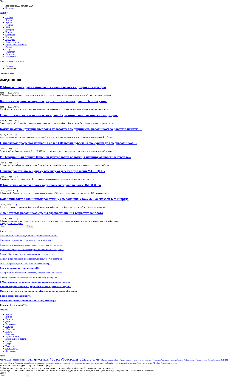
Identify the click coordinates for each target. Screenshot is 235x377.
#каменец (180, 360)
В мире (8, 20)
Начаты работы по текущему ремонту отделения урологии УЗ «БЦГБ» (52, 171)
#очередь (65, 363)
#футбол (156, 363)
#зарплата (165, 360)
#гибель (100, 359)
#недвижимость (41, 363)
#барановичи (19, 359)
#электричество (171, 363)
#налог (31, 363)
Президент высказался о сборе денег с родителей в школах (27, 240)
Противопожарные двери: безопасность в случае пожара (28, 300)
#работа (107, 363)
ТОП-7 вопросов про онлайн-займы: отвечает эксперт (25, 263)
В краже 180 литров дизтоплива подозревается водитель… (27, 254)
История (9, 32)
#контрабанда (195, 360)
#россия (114, 363)
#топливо (149, 363)
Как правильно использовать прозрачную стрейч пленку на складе (31, 273)
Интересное (10, 30)
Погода (8, 37)
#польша (85, 362)
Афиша (8, 22)
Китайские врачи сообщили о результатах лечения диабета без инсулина (53, 101)
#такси (143, 363)
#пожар (78, 363)
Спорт (8, 49)
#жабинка (148, 360)
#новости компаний (54, 363)
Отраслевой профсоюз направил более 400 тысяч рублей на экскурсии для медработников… (68, 143)
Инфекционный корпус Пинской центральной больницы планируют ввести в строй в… (65, 157)
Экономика (10, 57)
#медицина (216, 360)
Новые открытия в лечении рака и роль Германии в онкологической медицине (59, 115)
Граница (9, 25)
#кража (204, 360)
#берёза (46, 360)
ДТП (7, 27)
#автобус (9, 360)
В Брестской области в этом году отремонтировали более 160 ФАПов (50, 185)
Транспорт (10, 52)
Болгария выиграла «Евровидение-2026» (20, 268)
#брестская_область (76, 359)
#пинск (71, 363)
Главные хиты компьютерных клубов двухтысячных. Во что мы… (31, 245)
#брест (55, 359)
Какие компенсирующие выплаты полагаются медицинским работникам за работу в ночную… (71, 129)
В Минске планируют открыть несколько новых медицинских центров (53, 87)
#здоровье (173, 360)
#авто (3, 359)
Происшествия (12, 42)
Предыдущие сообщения (11, 223)
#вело (93, 360)
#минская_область (7, 363)
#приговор (94, 363)
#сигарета (122, 363)
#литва (210, 360)
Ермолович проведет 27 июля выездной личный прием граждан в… (32, 249)
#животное (156, 360)
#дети (142, 360)
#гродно (122, 360)
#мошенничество (22, 363)
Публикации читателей (16, 44)
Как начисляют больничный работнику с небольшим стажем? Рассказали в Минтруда (64, 199)
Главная (9, 17)
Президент (10, 39)
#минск (224, 360)
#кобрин (186, 360)
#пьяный (101, 363)
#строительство (131, 363)
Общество (10, 34)
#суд (139, 363)
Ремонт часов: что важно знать (15, 296)
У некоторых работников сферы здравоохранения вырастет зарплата (51, 213)
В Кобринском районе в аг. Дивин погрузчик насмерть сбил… (29, 236)
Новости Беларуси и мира (12, 61)
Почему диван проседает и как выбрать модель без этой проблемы (31, 259)
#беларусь (34, 359)
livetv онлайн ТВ (18, 305)
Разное (8, 47)
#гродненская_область (111, 360)
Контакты (10, 8)
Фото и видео (11, 54)
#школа (163, 363)
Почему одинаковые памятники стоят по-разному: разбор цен (28, 277)
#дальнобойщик (132, 360)
